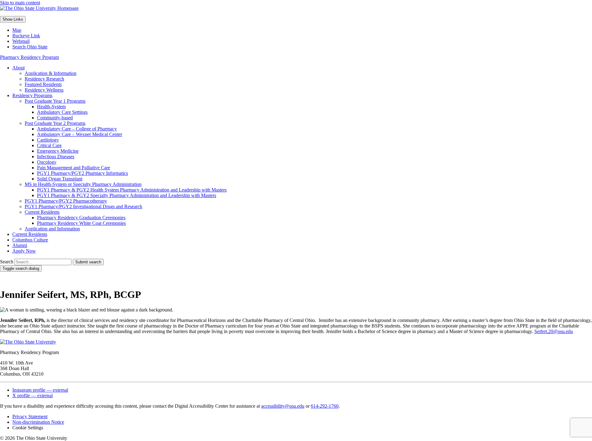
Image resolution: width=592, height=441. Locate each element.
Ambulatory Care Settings (62, 112)
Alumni (19, 245)
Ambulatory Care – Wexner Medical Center (79, 134)
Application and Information (52, 228)
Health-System (51, 106)
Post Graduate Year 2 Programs (55, 123)
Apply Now (24, 250)
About (18, 67)
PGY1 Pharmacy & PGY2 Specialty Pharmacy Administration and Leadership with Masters (126, 195)
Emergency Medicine (58, 151)
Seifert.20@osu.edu (553, 331)
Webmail (21, 41)
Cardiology (48, 139)
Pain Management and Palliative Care (73, 167)
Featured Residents (43, 84)
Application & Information (50, 73)
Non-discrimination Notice (38, 422)
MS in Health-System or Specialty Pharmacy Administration (83, 184)
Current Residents (42, 212)
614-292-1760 (325, 406)
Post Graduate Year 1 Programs (55, 101)
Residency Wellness (44, 90)
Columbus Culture (30, 239)
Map (16, 30)
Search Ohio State (29, 46)
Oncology (46, 162)
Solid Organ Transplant (59, 178)
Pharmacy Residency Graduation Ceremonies (81, 217)
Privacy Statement (29, 416)
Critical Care (49, 145)
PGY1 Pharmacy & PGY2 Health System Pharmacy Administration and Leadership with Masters (132, 189)
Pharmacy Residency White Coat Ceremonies (81, 223)
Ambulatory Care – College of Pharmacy (77, 128)
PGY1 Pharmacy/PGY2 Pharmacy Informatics (82, 173)
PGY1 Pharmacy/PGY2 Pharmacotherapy (66, 201)
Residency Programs (32, 95)
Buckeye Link (26, 35)
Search (6, 261)
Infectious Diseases (55, 156)
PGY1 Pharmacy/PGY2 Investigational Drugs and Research (83, 206)
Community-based (55, 117)
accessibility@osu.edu (282, 406)
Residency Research (44, 78)
